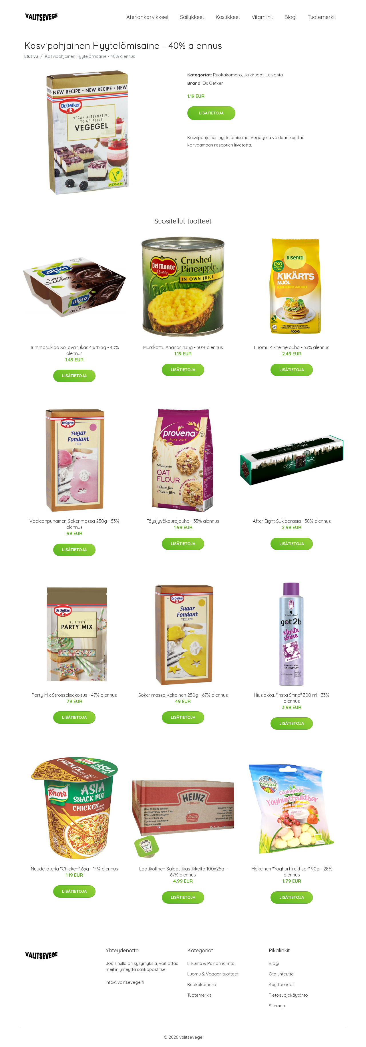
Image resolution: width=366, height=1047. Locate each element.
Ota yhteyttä (281, 974)
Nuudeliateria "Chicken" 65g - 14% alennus (74, 869)
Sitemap (277, 1005)
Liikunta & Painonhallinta (210, 963)
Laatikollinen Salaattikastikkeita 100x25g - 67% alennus (183, 872)
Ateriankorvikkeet (147, 17)
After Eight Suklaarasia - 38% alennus (292, 521)
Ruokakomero (227, 75)
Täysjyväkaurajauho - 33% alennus (183, 521)
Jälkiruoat (254, 75)
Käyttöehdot (281, 984)
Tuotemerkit (322, 17)
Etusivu (31, 56)
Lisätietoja (211, 113)
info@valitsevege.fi (125, 982)
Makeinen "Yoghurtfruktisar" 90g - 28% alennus (291, 872)
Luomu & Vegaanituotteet (212, 974)
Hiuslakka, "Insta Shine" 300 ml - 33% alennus (291, 698)
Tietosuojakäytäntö (288, 995)
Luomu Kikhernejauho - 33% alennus (291, 347)
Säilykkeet (192, 17)
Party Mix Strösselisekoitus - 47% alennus (74, 695)
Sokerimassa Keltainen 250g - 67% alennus (183, 695)
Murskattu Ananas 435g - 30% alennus (183, 347)
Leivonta (274, 75)
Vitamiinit (262, 17)
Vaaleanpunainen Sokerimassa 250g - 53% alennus (74, 524)
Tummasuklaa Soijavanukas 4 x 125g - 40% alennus (74, 350)
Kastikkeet (228, 17)
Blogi (290, 17)
